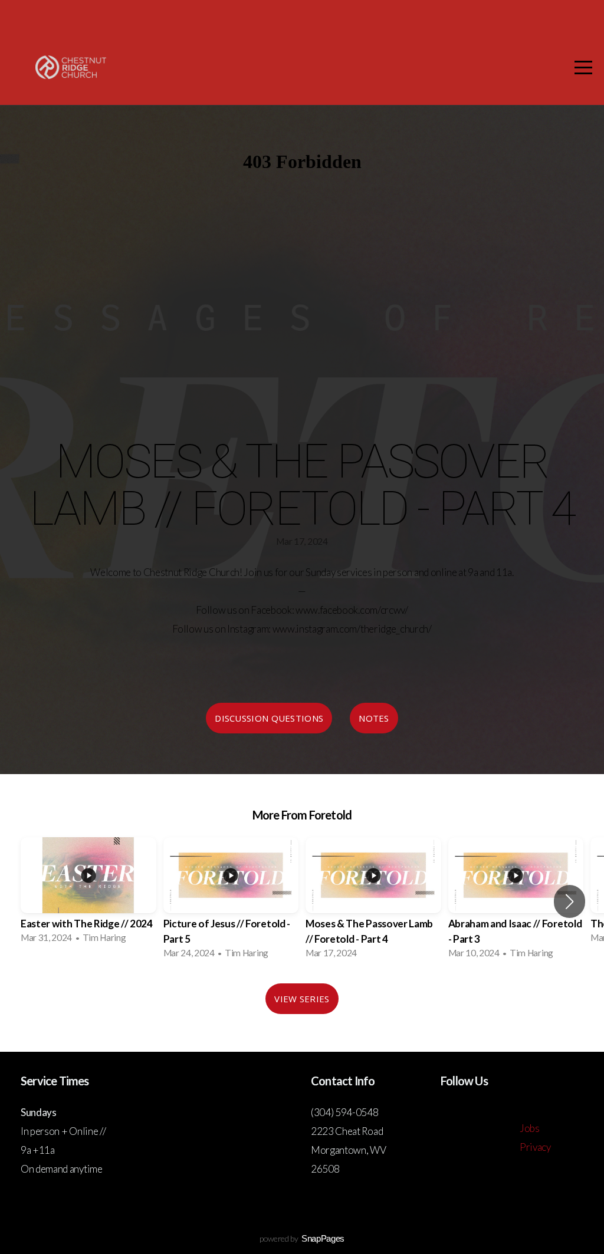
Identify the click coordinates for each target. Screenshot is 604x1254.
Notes (374, 718)
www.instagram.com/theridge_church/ (352, 629)
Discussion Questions (269, 718)
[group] (88, 893)
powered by (302, 1238)
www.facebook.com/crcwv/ (352, 610)
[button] (569, 901)
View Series (301, 999)
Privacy (535, 1147)
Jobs (530, 1128)
